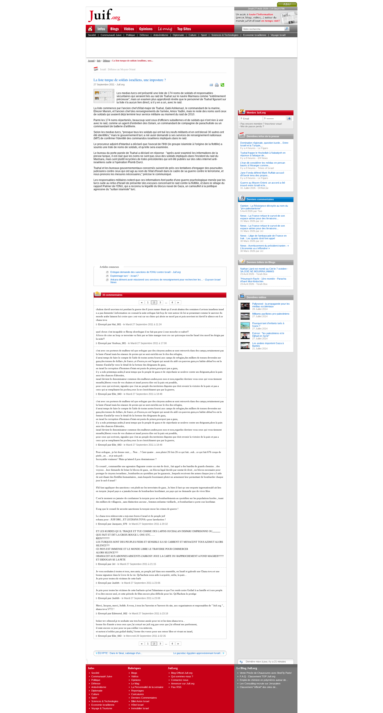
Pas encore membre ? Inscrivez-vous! (261, 123)
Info (99, 60)
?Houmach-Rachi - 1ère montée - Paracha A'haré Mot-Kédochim (263, 280)
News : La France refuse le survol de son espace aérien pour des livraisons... (262, 217)
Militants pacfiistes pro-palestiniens (270, 313)
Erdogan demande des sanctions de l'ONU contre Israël (140, 272)
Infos (91, 668)
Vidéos (135, 676)
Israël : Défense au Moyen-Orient (117, 69)
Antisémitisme (160, 35)
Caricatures (137, 694)
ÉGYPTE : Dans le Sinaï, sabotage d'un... (120, 653)
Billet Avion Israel (140, 701)
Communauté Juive (111, 35)
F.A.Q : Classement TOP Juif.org (257, 676)
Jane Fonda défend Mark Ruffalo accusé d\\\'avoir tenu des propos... (262, 174)
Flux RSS (176, 687)
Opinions (136, 680)
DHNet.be (263, 188)
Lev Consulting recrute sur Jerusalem (260, 683)
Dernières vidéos (256, 297)
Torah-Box (262, 274)
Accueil (91, 60)
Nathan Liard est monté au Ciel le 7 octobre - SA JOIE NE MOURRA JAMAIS (264, 270)
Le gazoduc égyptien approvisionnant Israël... (197, 653)
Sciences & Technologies (224, 35)
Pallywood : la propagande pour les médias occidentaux (271, 305)
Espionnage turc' (119, 275)
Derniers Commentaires (144, 697)
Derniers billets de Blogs (261, 262)
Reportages (137, 690)
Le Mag (135, 683)
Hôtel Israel (137, 704)
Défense (144, 35)
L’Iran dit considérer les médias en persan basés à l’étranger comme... (262, 164)
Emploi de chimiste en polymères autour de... (264, 680)
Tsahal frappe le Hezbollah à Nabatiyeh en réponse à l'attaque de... (262, 154)
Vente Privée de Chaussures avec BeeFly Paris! (266, 673)
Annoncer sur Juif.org (182, 683)
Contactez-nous (179, 680)
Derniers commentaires (260, 199)
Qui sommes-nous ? (182, 676)
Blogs (134, 673)
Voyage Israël (278, 35)
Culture (192, 35)
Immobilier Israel (140, 708)
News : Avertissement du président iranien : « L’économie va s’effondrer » (264, 247)
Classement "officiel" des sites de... (258, 687)
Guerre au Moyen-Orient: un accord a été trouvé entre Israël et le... (262, 184)
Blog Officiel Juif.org (181, 673)
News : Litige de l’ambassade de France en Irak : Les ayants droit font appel (263, 237)
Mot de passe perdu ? (252, 126)
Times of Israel (266, 168)
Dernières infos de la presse (263, 136)
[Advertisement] (193, 47)
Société (92, 35)
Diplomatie (178, 35)
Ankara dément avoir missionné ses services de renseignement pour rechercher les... (156, 279)
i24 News (263, 158)
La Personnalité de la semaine (147, 687)
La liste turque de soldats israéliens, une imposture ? (130, 79)
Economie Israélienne (254, 35)
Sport (204, 35)
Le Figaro (263, 148)
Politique (130, 35)
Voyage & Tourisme (101, 708)
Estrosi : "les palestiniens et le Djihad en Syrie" (268, 334)
